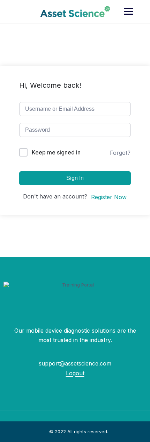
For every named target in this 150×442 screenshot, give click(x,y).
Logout (75, 373)
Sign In (75, 178)
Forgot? (120, 152)
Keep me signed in (56, 152)
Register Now (109, 197)
